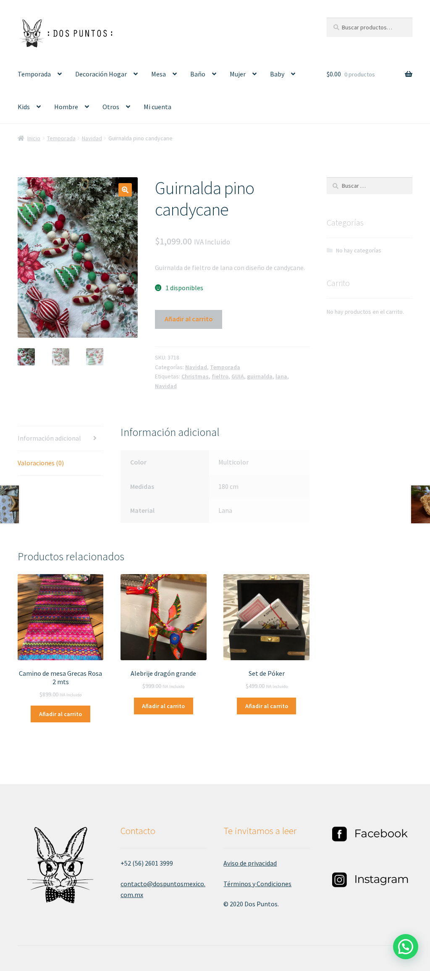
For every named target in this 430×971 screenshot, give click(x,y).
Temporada (34, 74)
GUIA (237, 376)
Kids (24, 106)
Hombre (66, 106)
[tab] (60, 438)
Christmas (195, 376)
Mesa (158, 74)
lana (281, 376)
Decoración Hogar (101, 74)
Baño (197, 74)
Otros (110, 106)
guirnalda (260, 376)
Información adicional (49, 438)
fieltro (220, 376)
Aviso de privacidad (250, 863)
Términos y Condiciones (257, 883)
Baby (277, 74)
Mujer (238, 74)
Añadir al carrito (189, 319)
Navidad (92, 138)
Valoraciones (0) (41, 463)
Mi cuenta (157, 106)
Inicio (33, 138)
